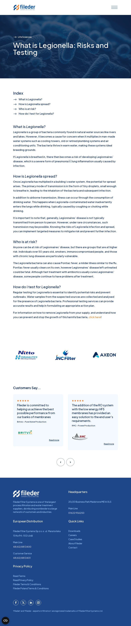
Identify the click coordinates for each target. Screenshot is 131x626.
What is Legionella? (30, 99)
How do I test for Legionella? (36, 113)
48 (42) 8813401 (22, 557)
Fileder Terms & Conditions (27, 584)
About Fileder (75, 543)
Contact (72, 547)
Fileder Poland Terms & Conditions (31, 588)
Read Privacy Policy (23, 580)
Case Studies (75, 539)
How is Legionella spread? (34, 104)
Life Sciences (25, 36)
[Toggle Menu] (113, 7)
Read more (54, 444)
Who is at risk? (27, 108)
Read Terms (19, 575)
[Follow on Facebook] (16, 602)
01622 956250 (76, 512)
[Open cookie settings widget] (5, 620)
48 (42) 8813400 (22, 546)
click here (95, 317)
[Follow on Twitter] (23, 602)
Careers (72, 535)
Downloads (74, 531)
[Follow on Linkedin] (31, 602)
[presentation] (61, 462)
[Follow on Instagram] (38, 602)
